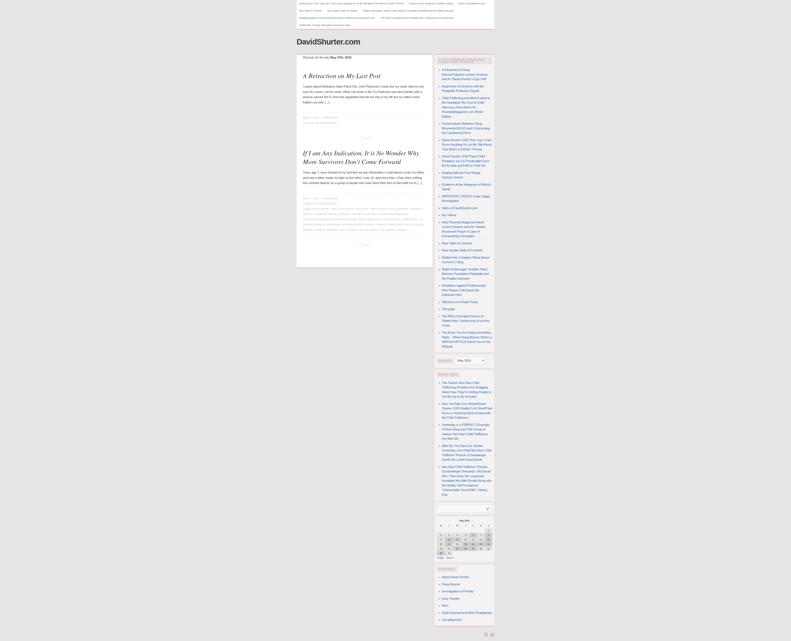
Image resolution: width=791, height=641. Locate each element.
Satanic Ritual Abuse (363, 230)
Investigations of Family (458, 591)
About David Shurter (455, 577)
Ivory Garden (451, 598)
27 (473, 548)
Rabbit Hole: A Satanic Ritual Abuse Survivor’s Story (325, 25)
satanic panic (336, 230)
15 (488, 539)
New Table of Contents (310, 10)
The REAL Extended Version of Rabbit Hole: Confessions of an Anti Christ (417, 18)
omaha (381, 224)
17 (449, 544)
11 (457, 539)
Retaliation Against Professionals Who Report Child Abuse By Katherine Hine (337, 18)
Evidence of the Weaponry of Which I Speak (431, 3)
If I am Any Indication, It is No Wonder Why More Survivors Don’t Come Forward (361, 157)
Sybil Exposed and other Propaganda (467, 612)
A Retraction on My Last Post (341, 75)
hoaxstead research (393, 214)
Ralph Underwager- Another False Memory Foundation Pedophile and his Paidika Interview (408, 10)
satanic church (314, 230)
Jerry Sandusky (369, 219)
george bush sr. (364, 214)
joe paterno (392, 219)
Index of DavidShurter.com (472, 3)
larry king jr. (413, 219)
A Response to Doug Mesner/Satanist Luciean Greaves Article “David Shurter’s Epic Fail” (465, 74)
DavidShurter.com (328, 41)
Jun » (450, 557)
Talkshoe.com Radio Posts (460, 302)
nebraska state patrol (358, 224)
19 (465, 544)
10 (449, 539)
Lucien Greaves (314, 224)
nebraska (333, 224)
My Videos (449, 215)
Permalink (330, 117)
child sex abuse (342, 209)
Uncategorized (326, 123)
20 (473, 544)
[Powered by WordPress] (486, 635)
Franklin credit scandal (332, 214)
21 (481, 544)
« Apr (440, 557)
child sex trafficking (371, 209)
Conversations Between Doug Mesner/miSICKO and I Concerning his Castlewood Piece (466, 128)
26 (465, 548)
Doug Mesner (451, 584)
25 (457, 548)
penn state (395, 224)
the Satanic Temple (393, 230)
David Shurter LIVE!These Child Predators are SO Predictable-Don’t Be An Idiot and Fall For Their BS (465, 161)
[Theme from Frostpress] (492, 635)
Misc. (445, 605)
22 (488, 544)
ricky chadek (414, 224)
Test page (448, 309)
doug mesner (398, 209)
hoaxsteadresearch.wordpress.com (330, 219)
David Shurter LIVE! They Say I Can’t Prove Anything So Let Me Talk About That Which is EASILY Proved (351, 3)
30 (441, 553)
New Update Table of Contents (342, 10)
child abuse (320, 209)
